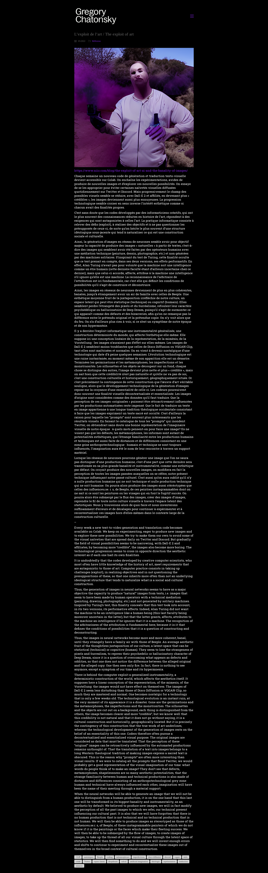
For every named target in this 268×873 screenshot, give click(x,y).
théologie (156, 861)
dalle (185, 857)
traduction (183, 861)
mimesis (79, 866)
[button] (192, 16)
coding (110, 857)
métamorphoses (122, 857)
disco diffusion (154, 857)
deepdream (113, 861)
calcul (123, 861)
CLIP (78, 857)
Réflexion (96, 41)
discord (168, 857)
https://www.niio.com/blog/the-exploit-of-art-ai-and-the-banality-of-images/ (131, 170)
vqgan (177, 857)
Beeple (100, 857)
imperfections (139, 857)
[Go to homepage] (96, 16)
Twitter (87, 861)
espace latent (99, 861)
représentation (169, 861)
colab (78, 861)
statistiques (88, 857)
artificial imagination (139, 861)
